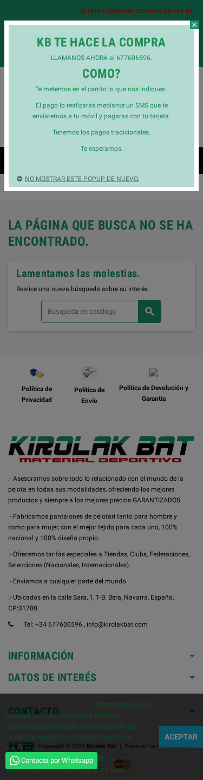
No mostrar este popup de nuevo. (82, 179)
